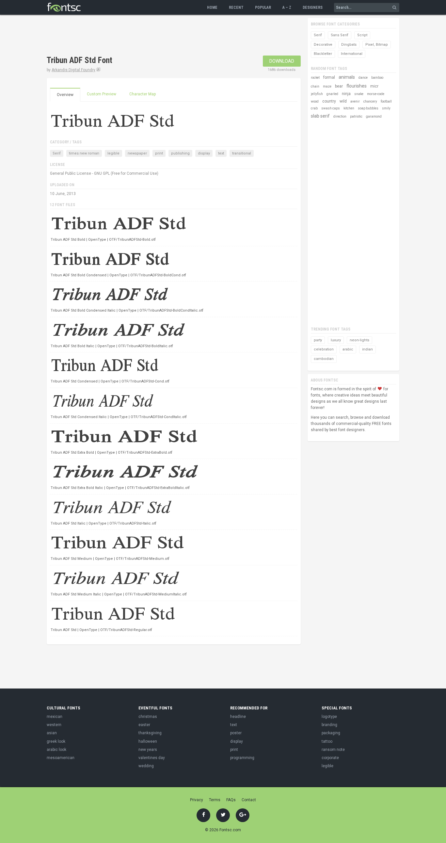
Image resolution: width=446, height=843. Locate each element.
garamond (374, 116)
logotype (329, 716)
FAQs (231, 800)
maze (327, 86)
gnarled (332, 94)
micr (374, 86)
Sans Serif (339, 35)
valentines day (151, 757)
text (221, 153)
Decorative (323, 44)
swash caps (330, 108)
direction (339, 116)
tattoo (327, 741)
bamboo (377, 77)
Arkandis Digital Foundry (73, 70)
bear (339, 86)
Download (281, 61)
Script (362, 35)
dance (363, 77)
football (386, 101)
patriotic (356, 116)
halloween (147, 741)
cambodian (324, 359)
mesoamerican (60, 757)
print (159, 153)
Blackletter (323, 54)
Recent (236, 7)
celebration (324, 349)
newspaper (137, 153)
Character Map (142, 94)
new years (147, 749)
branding (329, 724)
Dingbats (349, 44)
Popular (263, 7)
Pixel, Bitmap (376, 44)
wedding (146, 766)
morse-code (375, 94)
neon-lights (359, 340)
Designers (313, 7)
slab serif (320, 116)
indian (367, 349)
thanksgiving (150, 733)
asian (52, 733)
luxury (336, 340)
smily (386, 108)
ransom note (333, 749)
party (318, 340)
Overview (65, 94)
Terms (214, 800)
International (351, 54)
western (54, 724)
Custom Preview (101, 94)
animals (347, 77)
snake (358, 94)
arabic (347, 349)
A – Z (286, 7)
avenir (355, 101)
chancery (370, 101)
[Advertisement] (165, 36)
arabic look (56, 749)
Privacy (196, 800)
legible (113, 153)
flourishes (356, 86)
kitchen (348, 108)
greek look (56, 741)
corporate (330, 757)
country (329, 101)
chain (315, 86)
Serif (57, 153)
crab (314, 108)
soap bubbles (368, 108)
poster (236, 733)
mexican (54, 716)
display (204, 153)
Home (212, 7)
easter (144, 724)
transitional (241, 153)
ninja (346, 93)
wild (343, 101)
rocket (315, 77)
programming (242, 757)
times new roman (84, 153)
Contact (249, 800)
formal (329, 77)
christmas (147, 716)
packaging (331, 733)
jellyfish (317, 94)
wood (315, 101)
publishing (180, 153)
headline (238, 716)
